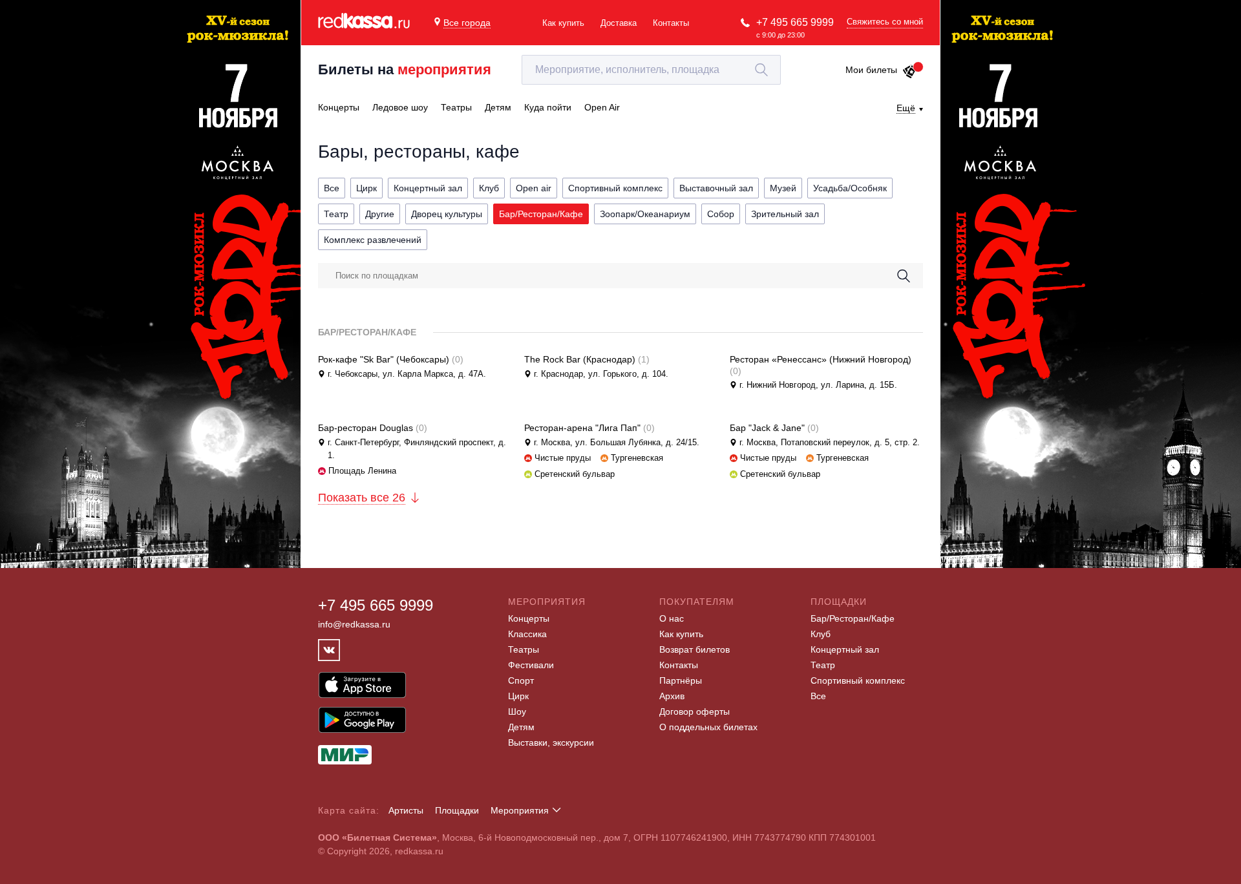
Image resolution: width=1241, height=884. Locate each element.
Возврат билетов (694, 649)
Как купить (563, 23)
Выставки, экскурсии (551, 742)
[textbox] (651, 70)
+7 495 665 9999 (795, 22)
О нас (671, 618)
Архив (671, 696)
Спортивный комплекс (858, 680)
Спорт (521, 680)
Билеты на (404, 69)
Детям (521, 727)
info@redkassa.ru (354, 624)
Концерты (528, 618)
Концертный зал (845, 649)
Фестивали (531, 665)
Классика (527, 634)
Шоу (517, 711)
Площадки (457, 810)
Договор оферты (694, 711)
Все (818, 696)
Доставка (618, 23)
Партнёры (680, 680)
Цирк (518, 696)
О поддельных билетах (708, 727)
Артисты (405, 810)
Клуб (821, 634)
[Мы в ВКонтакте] (329, 650)
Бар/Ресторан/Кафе (853, 618)
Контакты (671, 23)
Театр (823, 665)
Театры (523, 649)
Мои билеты (871, 70)
